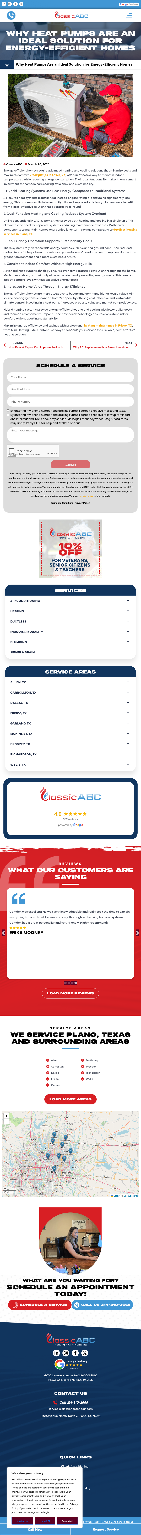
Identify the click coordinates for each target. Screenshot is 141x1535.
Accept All (67, 1520)
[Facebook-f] (15, 4)
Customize (22, 1520)
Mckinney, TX (21, 733)
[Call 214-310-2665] (55, 1402)
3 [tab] (72, 983)
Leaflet (116, 1195)
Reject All (45, 1520)
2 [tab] (68, 983)
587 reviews (70, 819)
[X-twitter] (21, 4)
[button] (129, 15)
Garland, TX (20, 723)
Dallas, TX (19, 702)
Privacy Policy (86, 495)
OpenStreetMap (131, 1195)
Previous (3, 932)
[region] (45, 1497)
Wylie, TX (18, 764)
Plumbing (18, 642)
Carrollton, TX (23, 692)
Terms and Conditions (62, 502)
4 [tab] (75, 983)
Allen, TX (18, 682)
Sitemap (128, 1521)
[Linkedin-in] (4, 4)
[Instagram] (10, 4)
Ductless (18, 621)
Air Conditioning (25, 600)
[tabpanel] (70, 932)
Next (137, 932)
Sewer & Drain (22, 652)
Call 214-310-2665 (73, 1402)
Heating (17, 611)
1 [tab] (65, 983)
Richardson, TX (23, 754)
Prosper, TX (20, 744)
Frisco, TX (18, 713)
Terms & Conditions (111, 1521)
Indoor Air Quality (26, 631)
